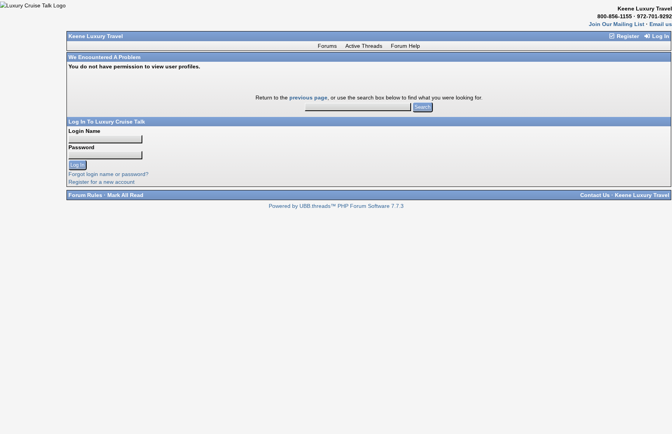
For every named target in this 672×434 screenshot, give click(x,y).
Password (81, 147)
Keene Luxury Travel (95, 36)
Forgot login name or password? (108, 174)
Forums (327, 46)
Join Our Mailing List (616, 24)
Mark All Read (125, 195)
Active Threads (363, 46)
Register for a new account (101, 182)
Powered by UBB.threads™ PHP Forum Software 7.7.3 (336, 206)
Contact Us (595, 195)
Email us (660, 24)
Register (627, 36)
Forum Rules (85, 195)
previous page (308, 97)
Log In (660, 36)
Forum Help (405, 46)
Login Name (84, 131)
